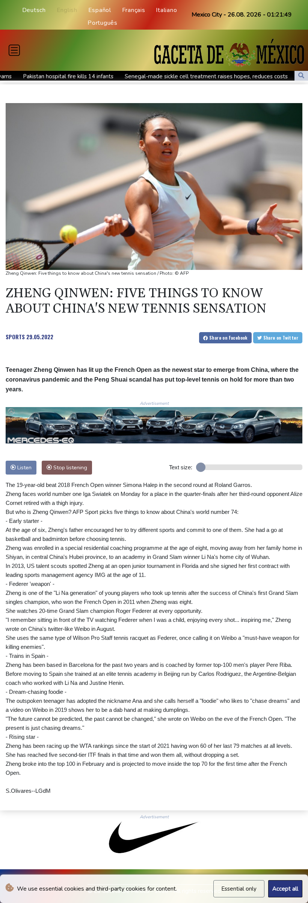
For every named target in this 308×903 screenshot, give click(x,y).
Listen (24, 467)
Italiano (166, 10)
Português (103, 23)
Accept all (285, 889)
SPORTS (15, 336)
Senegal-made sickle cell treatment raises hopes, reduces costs (168, 76)
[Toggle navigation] (14, 50)
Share (228, 337)
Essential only (239, 889)
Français (133, 10)
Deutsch (34, 10)
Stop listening (69, 467)
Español (99, 10)
